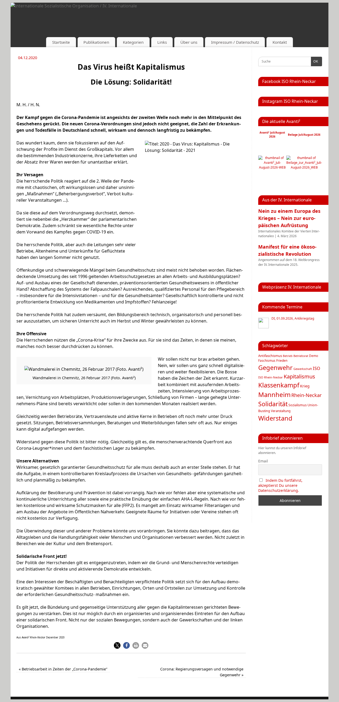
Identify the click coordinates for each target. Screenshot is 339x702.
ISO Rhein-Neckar (270, 377)
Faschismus (266, 361)
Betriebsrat (300, 356)
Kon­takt (280, 42)
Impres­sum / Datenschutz (235, 42)
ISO (316, 368)
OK (314, 61)
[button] (117, 645)
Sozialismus (297, 405)
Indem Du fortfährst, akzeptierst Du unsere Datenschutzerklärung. (280, 485)
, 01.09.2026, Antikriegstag (292, 318)
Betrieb (288, 356)
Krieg (305, 385)
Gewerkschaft (302, 369)
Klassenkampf (278, 385)
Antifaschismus (270, 355)
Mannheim (274, 394)
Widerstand (275, 418)
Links (162, 42)
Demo (313, 356)
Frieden (281, 360)
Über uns (188, 42)
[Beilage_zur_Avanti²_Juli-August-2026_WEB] (304, 167)
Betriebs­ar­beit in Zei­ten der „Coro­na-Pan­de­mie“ (63, 669)
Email (263, 460)
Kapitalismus (299, 376)
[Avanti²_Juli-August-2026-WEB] (272, 167)
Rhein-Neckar (306, 395)
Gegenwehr (275, 367)
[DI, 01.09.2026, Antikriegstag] (263, 323)
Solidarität (273, 404)
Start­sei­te (61, 42)
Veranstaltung (281, 411)
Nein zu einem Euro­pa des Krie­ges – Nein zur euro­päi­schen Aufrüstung (289, 218)
